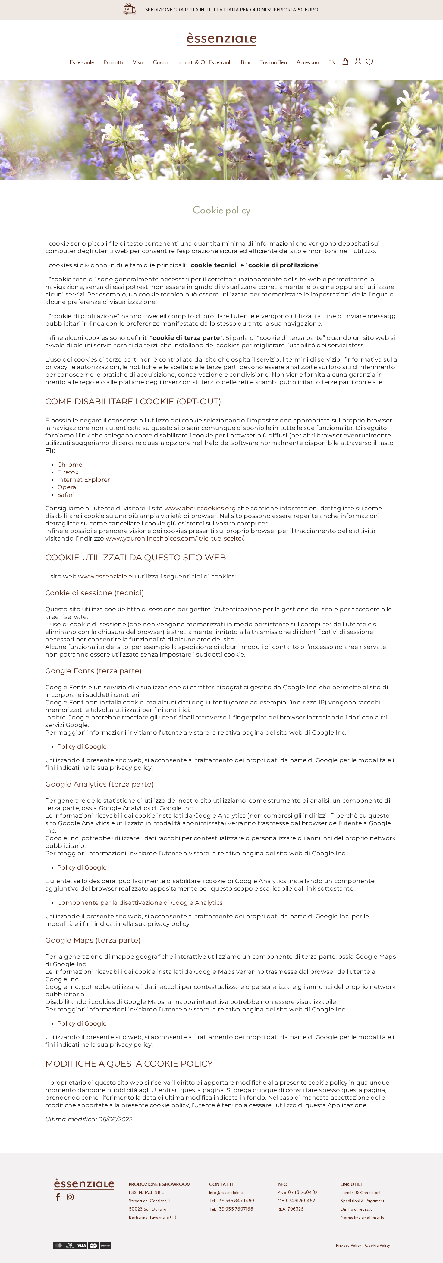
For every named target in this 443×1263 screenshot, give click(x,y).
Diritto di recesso (357, 1209)
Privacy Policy (349, 1245)
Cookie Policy (377, 1245)
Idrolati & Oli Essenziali (204, 62)
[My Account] (358, 61)
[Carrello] (345, 61)
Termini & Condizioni (360, 1193)
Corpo (160, 62)
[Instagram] (70, 1197)
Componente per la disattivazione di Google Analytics (140, 902)
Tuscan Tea (273, 62)
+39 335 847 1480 (235, 1201)
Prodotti (113, 62)
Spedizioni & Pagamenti (363, 1201)
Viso (138, 62)
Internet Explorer (83, 479)
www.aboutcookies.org (200, 508)
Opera (66, 487)
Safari (66, 494)
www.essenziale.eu (106, 576)
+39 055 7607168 (235, 1209)
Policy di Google (82, 746)
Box (245, 62)
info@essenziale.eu (227, 1193)
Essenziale (82, 62)
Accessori (308, 62)
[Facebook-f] (58, 1197)
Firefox (68, 472)
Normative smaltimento (363, 1217)
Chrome (70, 464)
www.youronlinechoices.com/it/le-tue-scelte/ (174, 538)
